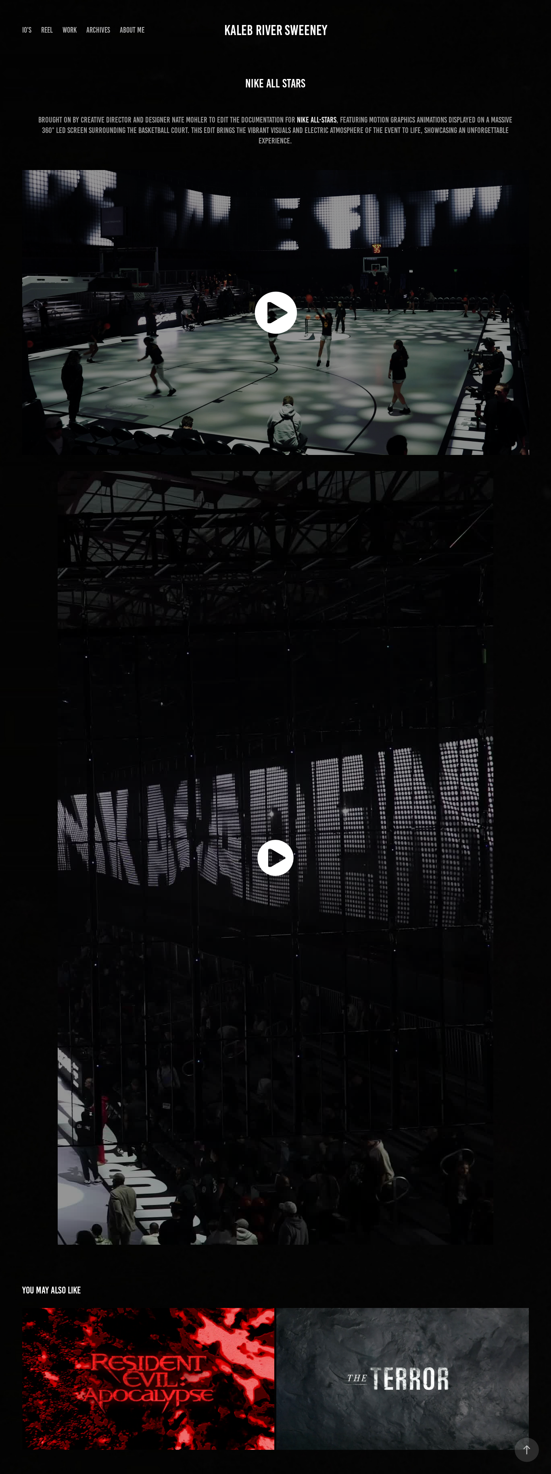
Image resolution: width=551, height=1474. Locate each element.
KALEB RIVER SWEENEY (275, 30)
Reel (47, 30)
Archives (98, 30)
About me (132, 30)
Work (70, 30)
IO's (26, 30)
